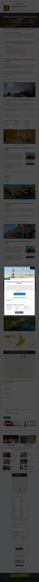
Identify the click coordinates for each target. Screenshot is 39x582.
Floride (17, 306)
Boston (17, 308)
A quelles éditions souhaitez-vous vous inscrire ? (15, 304)
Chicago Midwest (27, 308)
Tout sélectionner (9, 306)
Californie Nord (9, 309)
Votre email (8, 300)
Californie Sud (18, 309)
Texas (26, 309)
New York (26, 306)
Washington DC (9, 308)
